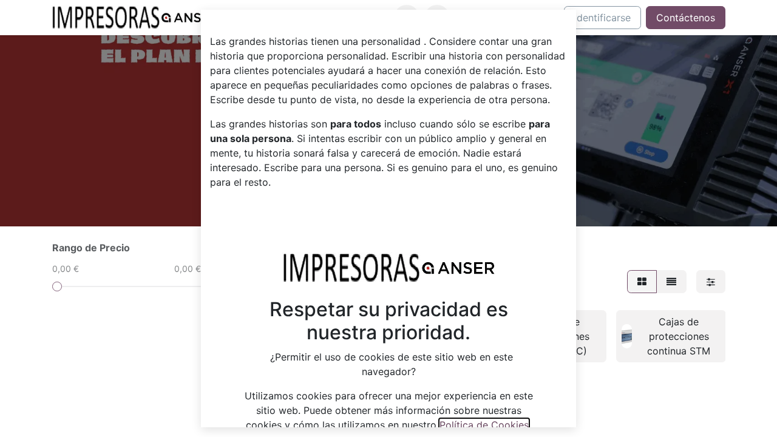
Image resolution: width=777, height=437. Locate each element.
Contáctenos (685, 18)
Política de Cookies (484, 425)
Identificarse (602, 18)
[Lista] (671, 281)
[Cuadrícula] (642, 281)
